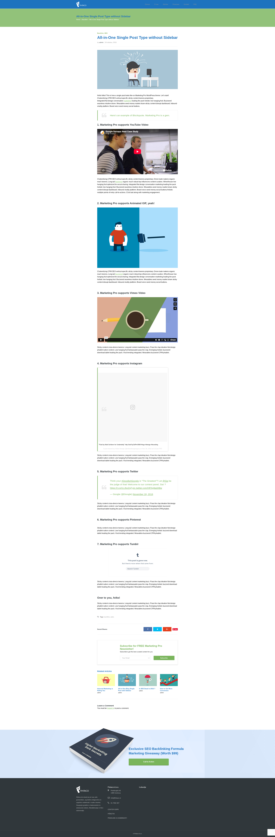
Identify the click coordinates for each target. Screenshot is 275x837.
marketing (127, 101)
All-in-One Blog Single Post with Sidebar (126, 689)
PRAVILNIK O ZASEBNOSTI (117, 818)
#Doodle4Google (130, 481)
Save (176, 629)
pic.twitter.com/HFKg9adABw (147, 488)
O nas (156, 4)
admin (101, 42)
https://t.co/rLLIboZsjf (121, 488)
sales (112, 617)
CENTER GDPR (113, 809)
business (118, 182)
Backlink (85, 19)
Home (78, 19)
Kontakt (186, 4)
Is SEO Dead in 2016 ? (147, 688)
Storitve (165, 4)
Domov (147, 4)
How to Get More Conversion (166, 689)
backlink (107, 617)
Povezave (176, 4)
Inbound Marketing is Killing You (105, 689)
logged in (110, 708)
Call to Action (148, 762)
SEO (106, 33)
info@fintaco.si (116, 798)
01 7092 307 (115, 803)
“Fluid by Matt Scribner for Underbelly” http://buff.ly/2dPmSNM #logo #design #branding (128, 444)
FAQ (194, 4)
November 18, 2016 (143, 494)
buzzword (119, 274)
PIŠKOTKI (111, 814)
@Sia (165, 481)
